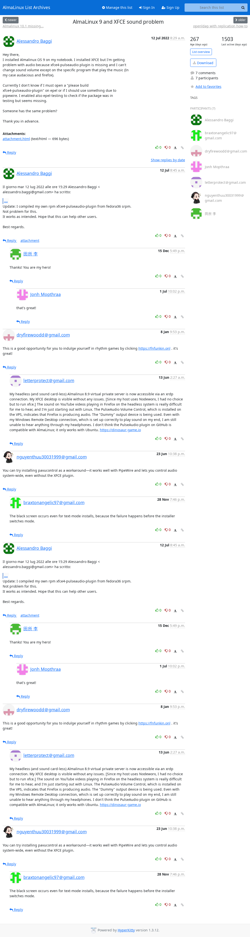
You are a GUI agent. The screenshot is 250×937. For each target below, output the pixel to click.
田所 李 (30, 254)
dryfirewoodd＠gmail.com (43, 335)
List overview (201, 52)
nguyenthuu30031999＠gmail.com (52, 457)
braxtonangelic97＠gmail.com (53, 502)
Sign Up (172, 7)
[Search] (243, 7)
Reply (11, 152)
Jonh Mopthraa (45, 294)
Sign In (148, 7)
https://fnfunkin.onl (154, 348)
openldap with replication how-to (220, 26)
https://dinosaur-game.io (120, 430)
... (6, 201)
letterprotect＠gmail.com (48, 380)
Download (204, 63)
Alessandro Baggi (34, 41)
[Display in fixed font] (175, 148)
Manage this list (118, 7)
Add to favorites (208, 86)
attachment (30, 240)
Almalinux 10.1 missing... (23, 26)
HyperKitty (126, 930)
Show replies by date (168, 160)
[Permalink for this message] (182, 147)
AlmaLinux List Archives (26, 7)
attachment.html (16, 138)
